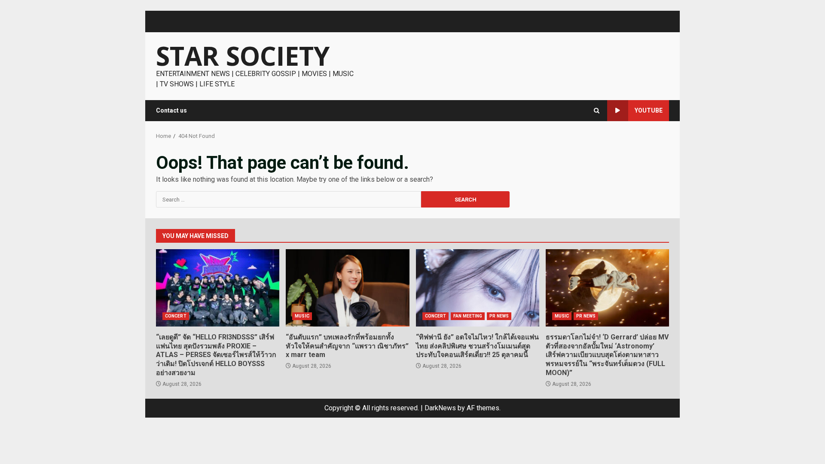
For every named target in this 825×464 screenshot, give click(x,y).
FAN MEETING (467, 316)
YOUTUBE (649, 110)
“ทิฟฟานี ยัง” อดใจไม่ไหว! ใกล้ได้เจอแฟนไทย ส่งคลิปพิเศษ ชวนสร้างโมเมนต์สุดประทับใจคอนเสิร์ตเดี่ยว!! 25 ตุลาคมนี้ (477, 288)
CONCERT (175, 316)
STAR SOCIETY (243, 55)
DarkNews (440, 408)
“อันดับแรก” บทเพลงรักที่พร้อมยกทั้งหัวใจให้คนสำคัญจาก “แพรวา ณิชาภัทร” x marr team (347, 288)
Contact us (171, 110)
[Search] (596, 110)
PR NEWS (499, 316)
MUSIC (302, 316)
